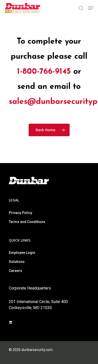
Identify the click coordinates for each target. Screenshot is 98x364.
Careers (15, 271)
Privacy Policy (20, 213)
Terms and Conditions (27, 222)
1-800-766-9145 (44, 72)
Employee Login (22, 253)
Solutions (17, 262)
